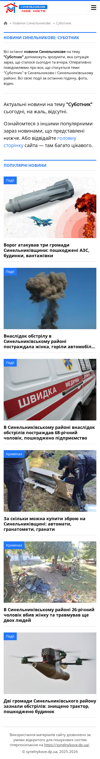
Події (10, 180)
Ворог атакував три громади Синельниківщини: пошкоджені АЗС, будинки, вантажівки (46, 250)
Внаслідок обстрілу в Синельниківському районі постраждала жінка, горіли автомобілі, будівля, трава (49, 341)
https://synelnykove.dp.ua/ (66, 744)
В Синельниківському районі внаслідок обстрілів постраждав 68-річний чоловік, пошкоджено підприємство (49, 432)
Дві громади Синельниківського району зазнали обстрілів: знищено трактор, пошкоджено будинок (50, 706)
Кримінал (14, 454)
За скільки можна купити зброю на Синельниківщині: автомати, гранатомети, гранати (44, 524)
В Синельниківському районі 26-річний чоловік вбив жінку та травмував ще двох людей (49, 615)
